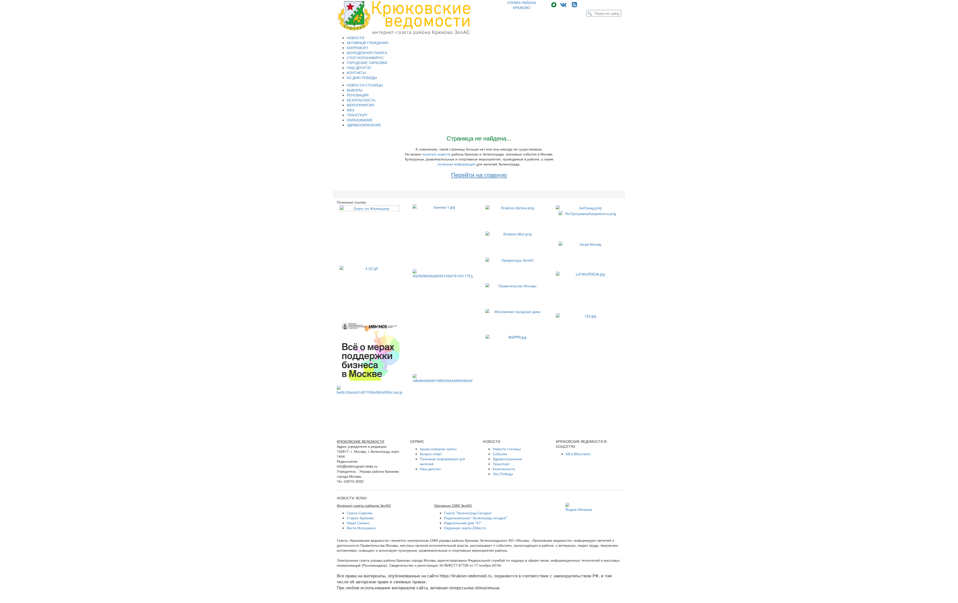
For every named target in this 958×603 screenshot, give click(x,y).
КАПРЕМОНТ (357, 47)
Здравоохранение (507, 458)
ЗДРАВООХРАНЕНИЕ (364, 124)
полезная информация (457, 163)
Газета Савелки (359, 512)
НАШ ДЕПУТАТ (359, 67)
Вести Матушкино (361, 527)
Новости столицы (507, 448)
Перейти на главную (479, 174)
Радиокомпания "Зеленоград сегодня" (475, 517)
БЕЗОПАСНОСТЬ (361, 99)
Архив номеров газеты (438, 448)
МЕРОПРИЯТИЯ (360, 104)
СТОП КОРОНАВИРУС (365, 57)
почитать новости (436, 153)
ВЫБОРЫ (354, 89)
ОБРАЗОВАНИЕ (359, 119)
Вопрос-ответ (431, 453)
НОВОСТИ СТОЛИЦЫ (365, 84)
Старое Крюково (360, 517)
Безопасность (504, 468)
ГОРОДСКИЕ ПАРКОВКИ (367, 62)
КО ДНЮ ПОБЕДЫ (362, 77)
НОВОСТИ (355, 37)
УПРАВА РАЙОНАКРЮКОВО (521, 5)
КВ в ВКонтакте (578, 453)
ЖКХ (350, 109)
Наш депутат (430, 468)
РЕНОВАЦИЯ (357, 94)
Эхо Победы (503, 473)
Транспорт (501, 463)
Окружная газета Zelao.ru (465, 527)
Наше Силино (358, 522)
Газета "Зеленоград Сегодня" (468, 512)
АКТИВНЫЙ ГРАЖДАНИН (367, 42)
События (500, 453)
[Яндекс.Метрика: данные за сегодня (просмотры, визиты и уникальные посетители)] (578, 507)
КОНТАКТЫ (356, 72)
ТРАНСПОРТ (357, 114)
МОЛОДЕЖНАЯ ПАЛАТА (367, 52)
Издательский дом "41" (462, 522)
